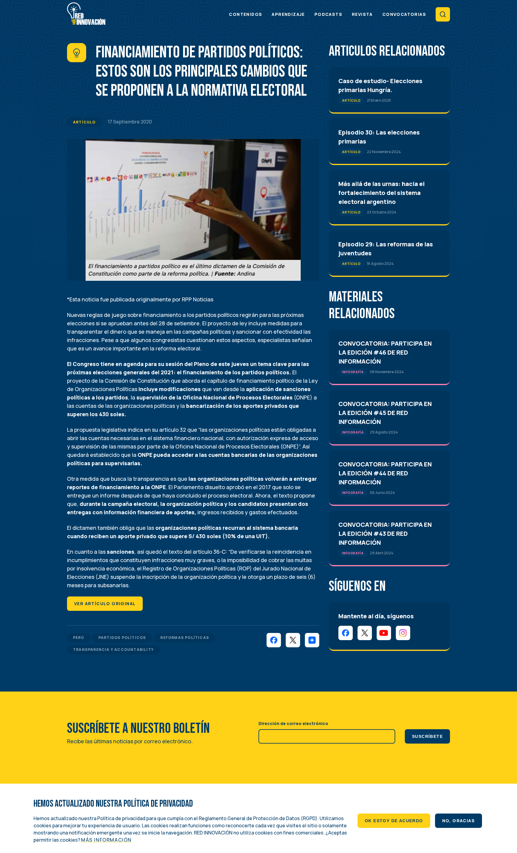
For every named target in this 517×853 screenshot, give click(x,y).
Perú (78, 637)
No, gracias (458, 820)
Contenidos (245, 14)
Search (443, 14)
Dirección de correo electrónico (293, 723)
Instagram (403, 633)
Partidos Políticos (122, 637)
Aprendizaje (288, 14)
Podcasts (328, 14)
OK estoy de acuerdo (394, 820)
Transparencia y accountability (113, 649)
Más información (106, 840)
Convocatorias (404, 14)
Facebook (345, 633)
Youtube (384, 633)
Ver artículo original (105, 603)
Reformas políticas (184, 637)
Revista (362, 14)
